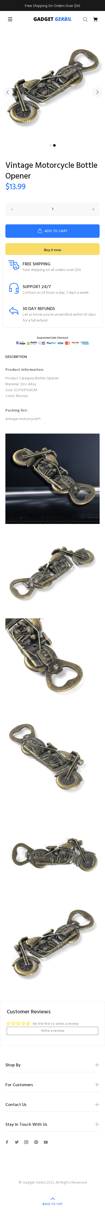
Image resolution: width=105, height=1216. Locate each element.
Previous (8, 92)
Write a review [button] (52, 1031)
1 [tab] (50, 145)
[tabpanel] (52, 89)
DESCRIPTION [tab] (16, 357)
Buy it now (52, 250)
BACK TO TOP (52, 1204)
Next (97, 92)
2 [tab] (54, 145)
